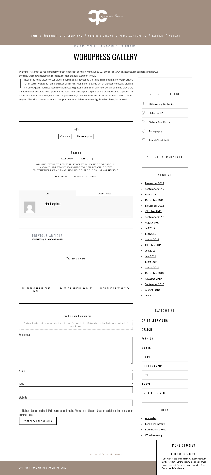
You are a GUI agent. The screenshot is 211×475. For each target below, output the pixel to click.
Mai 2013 (150, 194)
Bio (47, 193)
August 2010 (152, 289)
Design (147, 330)
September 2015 (154, 188)
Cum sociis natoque (183, 454)
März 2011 (151, 261)
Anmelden (150, 418)
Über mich (51, 35)
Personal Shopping (133, 35)
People (147, 357)
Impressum (95, 454)
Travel (147, 384)
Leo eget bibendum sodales (76, 288)
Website (23, 397)
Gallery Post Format (160, 122)
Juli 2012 (150, 228)
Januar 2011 (152, 267)
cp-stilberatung (155, 320)
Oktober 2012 (153, 211)
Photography (109, 46)
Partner (157, 35)
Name (76, 371)
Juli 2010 (150, 295)
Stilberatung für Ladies (161, 103)
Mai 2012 (150, 233)
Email (93, 176)
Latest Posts (104, 193)
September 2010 (154, 284)
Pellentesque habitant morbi (47, 236)
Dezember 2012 (154, 200)
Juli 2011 (150, 250)
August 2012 (152, 222)
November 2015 (154, 183)
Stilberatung (73, 35)
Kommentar (76, 335)
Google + (61, 176)
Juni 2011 (150, 256)
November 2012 (154, 205)
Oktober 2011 (153, 244)
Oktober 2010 (153, 278)
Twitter (85, 158)
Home (34, 35)
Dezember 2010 (154, 272)
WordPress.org (153, 435)
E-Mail (76, 384)
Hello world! (156, 113)
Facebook (67, 158)
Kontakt (174, 35)
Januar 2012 (152, 239)
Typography (156, 131)
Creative (65, 136)
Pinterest (112, 170)
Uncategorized (153, 393)
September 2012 (154, 216)
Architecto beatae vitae (115, 288)
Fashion (148, 339)
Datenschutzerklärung (111, 454)
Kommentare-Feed (155, 429)
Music (146, 348)
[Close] (163, 445)
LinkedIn (78, 176)
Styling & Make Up (101, 35)
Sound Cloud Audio (159, 140)
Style (146, 375)
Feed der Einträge (155, 423)
